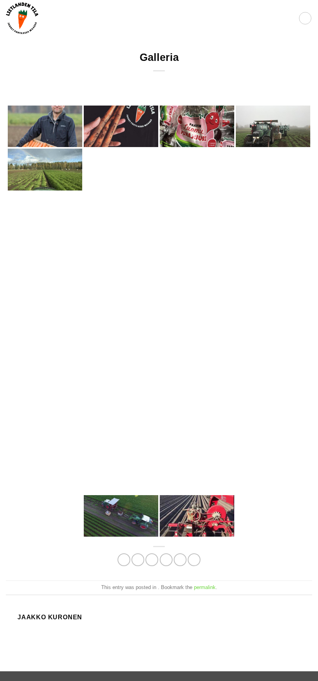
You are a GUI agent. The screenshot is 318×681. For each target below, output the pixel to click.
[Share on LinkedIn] (194, 559)
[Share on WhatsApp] (124, 559)
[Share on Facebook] (137, 559)
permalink (205, 587)
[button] (305, 18)
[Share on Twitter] (151, 559)
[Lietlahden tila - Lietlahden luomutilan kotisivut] (22, 18)
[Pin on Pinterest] (180, 559)
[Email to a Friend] (166, 559)
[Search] (290, 18)
